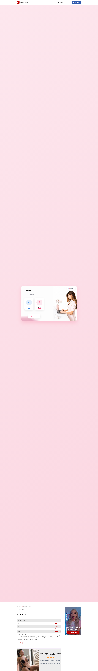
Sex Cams (25, 606)
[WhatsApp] (27, 614)
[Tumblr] (24, 614)
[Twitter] (19, 614)
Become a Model (60, 2)
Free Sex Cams (76, 2)
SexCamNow (19, 606)
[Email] (20, 614)
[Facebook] (17, 614)
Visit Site (20, 642)
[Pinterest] (22, 614)
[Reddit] (25, 614)
